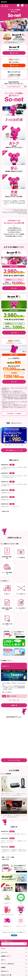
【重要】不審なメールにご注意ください (10, 506)
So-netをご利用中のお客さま (14, 86)
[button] (26, 5)
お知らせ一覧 (5, 511)
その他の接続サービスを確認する (14, 413)
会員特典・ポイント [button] (6, 956)
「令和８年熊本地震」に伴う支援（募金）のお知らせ (13, 834)
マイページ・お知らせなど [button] (7, 963)
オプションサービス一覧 (14, 760)
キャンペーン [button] (4, 952)
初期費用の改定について (6, 499)
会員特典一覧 (14, 705)
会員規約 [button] (3, 967)
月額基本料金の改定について (7, 492)
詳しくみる (15, 53)
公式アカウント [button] (5, 971)
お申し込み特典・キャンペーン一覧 (14, 450)
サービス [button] (3, 948)
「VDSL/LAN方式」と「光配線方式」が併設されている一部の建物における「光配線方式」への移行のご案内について (14, 851)
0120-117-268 (15, 75)
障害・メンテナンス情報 (8, 857)
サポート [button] (3, 960)
